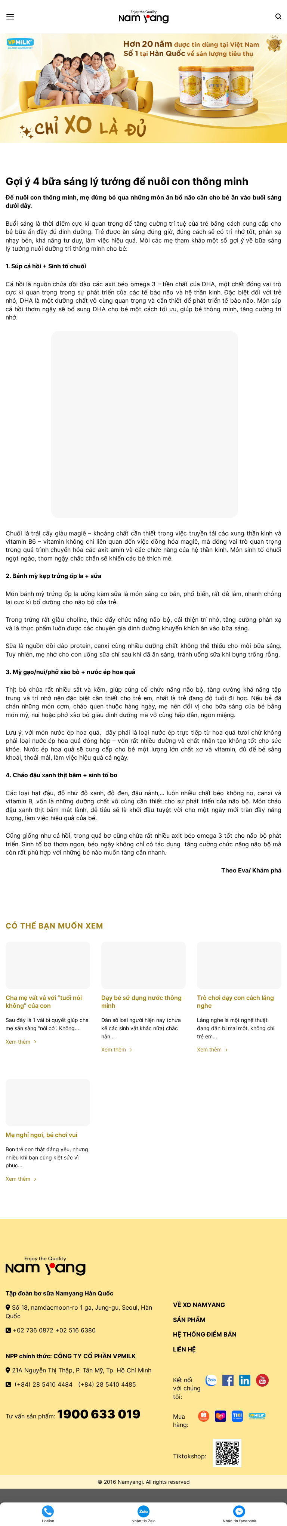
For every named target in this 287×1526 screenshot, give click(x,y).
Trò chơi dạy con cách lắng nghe (235, 1001)
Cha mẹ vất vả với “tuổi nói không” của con (44, 1001)
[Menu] (10, 16)
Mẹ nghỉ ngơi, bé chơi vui (41, 1135)
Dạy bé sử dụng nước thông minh (141, 1001)
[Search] (278, 16)
